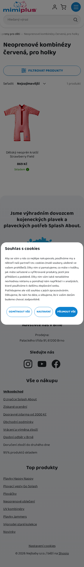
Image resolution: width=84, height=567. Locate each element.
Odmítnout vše (19, 311)
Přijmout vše (66, 311)
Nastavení (44, 311)
